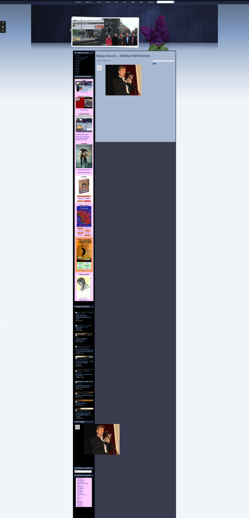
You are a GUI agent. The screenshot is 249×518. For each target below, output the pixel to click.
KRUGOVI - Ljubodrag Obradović (84, 375)
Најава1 (80, 228)
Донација (79, 502)
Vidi (80, 263)
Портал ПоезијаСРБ (82, 57)
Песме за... (88, 2)
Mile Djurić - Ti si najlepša (82, 328)
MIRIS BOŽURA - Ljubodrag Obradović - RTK (84, 317)
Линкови (79, 504)
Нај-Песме (80, 491)
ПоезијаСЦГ (80, 482)
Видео (133, 2)
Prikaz (80, 268)
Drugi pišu (80, 233)
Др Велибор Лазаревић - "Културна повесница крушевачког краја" (83, 138)
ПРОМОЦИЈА (84, 92)
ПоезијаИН (80, 486)
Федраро (79, 493)
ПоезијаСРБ (80, 480)
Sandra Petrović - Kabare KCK (82, 339)
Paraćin (80, 235)
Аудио (141, 2)
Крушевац (80, 230)
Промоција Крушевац (82, 134)
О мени (99, 2)
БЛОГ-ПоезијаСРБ (82, 483)
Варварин (87, 172)
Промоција (81, 172)
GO (154, 63)
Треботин (151, 2)
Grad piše (87, 233)
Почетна (78, 2)
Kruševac (80, 201)
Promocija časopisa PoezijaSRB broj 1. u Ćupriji (83, 415)
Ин (78, 496)
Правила (79, 501)
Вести (125, 2)
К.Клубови (80, 488)
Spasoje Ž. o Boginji (84, 198)
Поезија (108, 2)
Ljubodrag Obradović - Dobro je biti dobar (84, 386)
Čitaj (80, 265)
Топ (78, 499)
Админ (77, 73)
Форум (79, 485)
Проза (117, 2)
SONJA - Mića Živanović (84, 395)
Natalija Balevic (81, 403)
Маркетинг (80, 505)
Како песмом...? (82, 494)
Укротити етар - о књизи (84, 132)
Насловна (80, 479)
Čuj (87, 263)
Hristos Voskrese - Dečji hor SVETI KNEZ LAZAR (84, 362)
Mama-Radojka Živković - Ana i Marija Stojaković (84, 350)
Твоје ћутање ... (84, 300)
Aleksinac (87, 201)
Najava (87, 268)
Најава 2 (87, 228)
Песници (79, 490)
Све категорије (81, 59)
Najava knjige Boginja (83, 196)
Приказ (87, 265)
